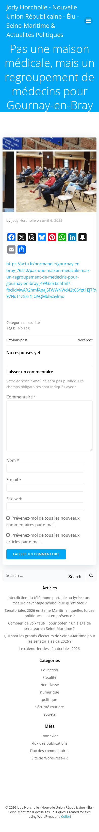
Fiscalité (49, 677)
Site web (14, 499)
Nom (12, 460)
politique (49, 699)
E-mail (13, 479)
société (34, 322)
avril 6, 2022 (52, 220)
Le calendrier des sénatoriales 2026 (49, 648)
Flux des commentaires (49, 750)
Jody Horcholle (23, 220)
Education (49, 670)
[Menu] (88, 21)
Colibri (66, 816)
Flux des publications (49, 743)
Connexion (50, 735)
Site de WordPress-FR (49, 758)
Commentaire (21, 397)
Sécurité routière (49, 706)
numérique (49, 692)
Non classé (49, 684)
